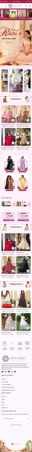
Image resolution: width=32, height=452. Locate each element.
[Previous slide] (3, 43)
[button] (16, 80)
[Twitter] (12, 372)
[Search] (6, 6)
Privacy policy (5, 382)
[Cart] (30, 6)
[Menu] (2, 6)
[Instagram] (6, 372)
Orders (3, 396)
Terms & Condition (6, 384)
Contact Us (4, 407)
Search (3, 399)
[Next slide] (29, 43)
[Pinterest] (15, 372)
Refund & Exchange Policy (8, 387)
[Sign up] (28, 419)
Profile (3, 405)
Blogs (2, 402)
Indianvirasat (18, 424)
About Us (3, 379)
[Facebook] (2, 372)
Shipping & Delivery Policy (8, 390)
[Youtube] (9, 372)
